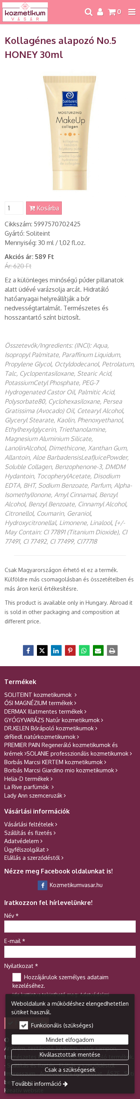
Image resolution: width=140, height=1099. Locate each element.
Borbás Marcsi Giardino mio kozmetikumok (59, 770)
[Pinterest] (70, 650)
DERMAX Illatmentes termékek (43, 711)
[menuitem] (25, 12)
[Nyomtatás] (112, 650)
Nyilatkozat (21, 965)
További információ (36, 1083)
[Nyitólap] (25, 12)
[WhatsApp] (84, 650)
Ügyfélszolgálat (24, 849)
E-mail (14, 940)
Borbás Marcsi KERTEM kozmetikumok (53, 761)
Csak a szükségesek (70, 1069)
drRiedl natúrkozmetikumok (39, 736)
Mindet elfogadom (70, 1039)
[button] (132, 12)
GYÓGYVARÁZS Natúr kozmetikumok (52, 719)
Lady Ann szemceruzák (33, 795)
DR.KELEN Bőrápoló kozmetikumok (49, 728)
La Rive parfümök (27, 786)
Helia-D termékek (26, 778)
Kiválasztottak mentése (70, 1054)
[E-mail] (98, 650)
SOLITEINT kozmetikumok (38, 694)
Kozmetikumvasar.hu (75, 884)
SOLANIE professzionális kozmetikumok (77, 753)
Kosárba (47, 208)
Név (11, 915)
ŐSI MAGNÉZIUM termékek (38, 702)
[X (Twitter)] (42, 650)
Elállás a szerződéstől (32, 857)
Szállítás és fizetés (28, 832)
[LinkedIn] (56, 650)
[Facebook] (28, 650)
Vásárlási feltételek (29, 824)
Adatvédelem (21, 840)
